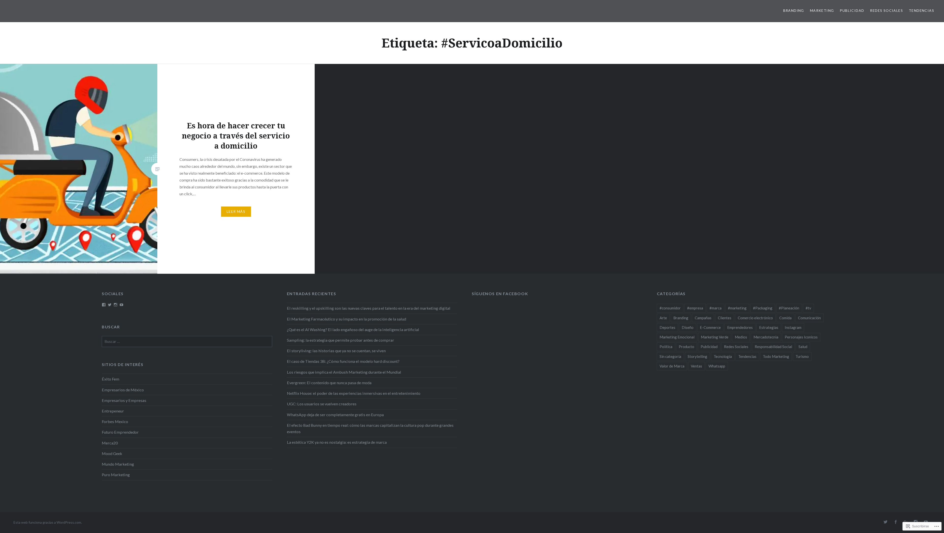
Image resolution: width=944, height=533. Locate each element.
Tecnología (723, 356)
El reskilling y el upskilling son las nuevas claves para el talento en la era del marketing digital (368, 308)
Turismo (802, 356)
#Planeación (789, 308)
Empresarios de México (123, 389)
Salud (802, 346)
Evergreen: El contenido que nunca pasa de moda (329, 382)
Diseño (687, 327)
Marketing (822, 10)
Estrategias (768, 327)
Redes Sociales (886, 10)
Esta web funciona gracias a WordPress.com (47, 522)
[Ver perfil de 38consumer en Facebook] (104, 305)
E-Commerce (710, 327)
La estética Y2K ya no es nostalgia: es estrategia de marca (337, 442)
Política (666, 346)
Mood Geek (112, 453)
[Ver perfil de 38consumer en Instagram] (116, 305)
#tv (808, 308)
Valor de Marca (672, 366)
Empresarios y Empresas (124, 400)
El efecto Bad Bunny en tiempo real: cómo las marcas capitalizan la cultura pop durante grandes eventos (370, 428)
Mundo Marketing (118, 464)
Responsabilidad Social (773, 346)
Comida (785, 318)
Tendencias (921, 10)
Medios (741, 337)
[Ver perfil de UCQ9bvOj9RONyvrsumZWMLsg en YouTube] (121, 305)
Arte (663, 318)
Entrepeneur (113, 411)
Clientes (724, 318)
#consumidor (670, 308)
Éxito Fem (110, 379)
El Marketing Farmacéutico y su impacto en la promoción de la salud (346, 319)
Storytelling (697, 356)
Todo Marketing (776, 356)
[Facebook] (895, 522)
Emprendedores (740, 327)
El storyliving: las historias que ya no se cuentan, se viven (336, 350)
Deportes (667, 327)
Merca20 (110, 443)
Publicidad (852, 10)
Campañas (703, 318)
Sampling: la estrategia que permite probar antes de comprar (340, 340)
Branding (793, 10)
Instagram (793, 327)
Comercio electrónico (755, 318)
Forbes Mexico (115, 421)
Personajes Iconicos (801, 337)
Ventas (696, 366)
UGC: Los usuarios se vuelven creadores (321, 403)
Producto (686, 346)
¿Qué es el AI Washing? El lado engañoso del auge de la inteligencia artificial (353, 329)
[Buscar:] (187, 341)
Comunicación (809, 318)
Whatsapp (716, 366)
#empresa (695, 308)
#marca (715, 308)
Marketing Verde (714, 337)
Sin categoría (670, 356)
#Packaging (762, 308)
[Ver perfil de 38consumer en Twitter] (110, 305)
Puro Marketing (116, 474)
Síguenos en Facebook (500, 293)
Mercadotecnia (765, 337)
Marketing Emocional (677, 337)
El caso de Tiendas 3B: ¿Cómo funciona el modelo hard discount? (343, 361)
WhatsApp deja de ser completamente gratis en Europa (335, 414)
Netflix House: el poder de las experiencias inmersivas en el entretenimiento (353, 393)
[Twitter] (885, 522)
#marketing (737, 308)
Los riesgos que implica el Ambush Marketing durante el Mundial (344, 372)
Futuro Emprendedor (120, 432)
